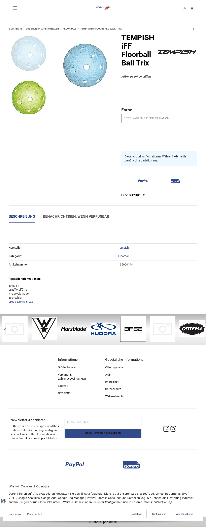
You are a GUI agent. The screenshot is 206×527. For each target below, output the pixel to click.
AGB (108, 374)
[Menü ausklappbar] (14, 8)
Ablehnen (137, 514)
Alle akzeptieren (184, 514)
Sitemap (63, 385)
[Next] (201, 329)
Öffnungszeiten (115, 367)
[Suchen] (184, 8)
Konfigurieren (159, 514)
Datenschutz (35, 514)
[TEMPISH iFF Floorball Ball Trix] (85, 65)
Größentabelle (66, 367)
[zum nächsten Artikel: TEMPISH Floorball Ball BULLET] (193, 28)
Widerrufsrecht (114, 396)
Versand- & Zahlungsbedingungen (72, 376)
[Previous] (5, 329)
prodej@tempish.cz (21, 301)
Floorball (123, 256)
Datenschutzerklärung (24, 430)
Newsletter (64, 393)
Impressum (16, 514)
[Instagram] (173, 429)
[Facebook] (166, 429)
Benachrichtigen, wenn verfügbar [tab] (76, 216)
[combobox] (159, 118)
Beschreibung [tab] (22, 216)
